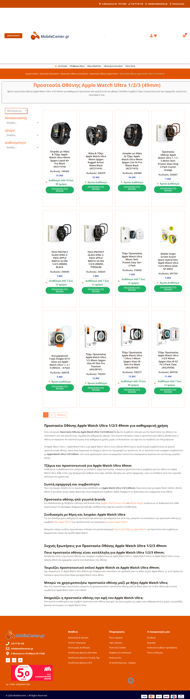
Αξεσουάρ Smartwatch (49, 73)
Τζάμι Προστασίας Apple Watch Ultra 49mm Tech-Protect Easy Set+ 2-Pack (132, 259)
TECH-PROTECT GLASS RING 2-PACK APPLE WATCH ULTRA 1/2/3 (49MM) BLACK (59, 259)
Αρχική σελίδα (32, 73)
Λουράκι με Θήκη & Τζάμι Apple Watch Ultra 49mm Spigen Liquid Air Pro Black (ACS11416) (59, 159)
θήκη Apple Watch (62, 522)
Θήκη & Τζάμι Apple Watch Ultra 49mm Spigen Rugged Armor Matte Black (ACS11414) (96, 161)
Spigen (104, 503)
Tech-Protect (115, 503)
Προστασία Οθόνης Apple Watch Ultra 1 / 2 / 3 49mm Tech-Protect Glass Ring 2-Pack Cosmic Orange (168, 160)
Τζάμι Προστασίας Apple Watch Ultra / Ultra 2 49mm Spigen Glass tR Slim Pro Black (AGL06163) (132, 360)
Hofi (124, 503)
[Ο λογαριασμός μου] (152, 35)
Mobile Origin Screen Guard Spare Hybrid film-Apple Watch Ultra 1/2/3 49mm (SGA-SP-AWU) (168, 261)
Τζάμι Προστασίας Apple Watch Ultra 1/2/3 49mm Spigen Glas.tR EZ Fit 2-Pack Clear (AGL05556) (168, 360)
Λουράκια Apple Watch (116, 522)
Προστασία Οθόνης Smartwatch (74, 73)
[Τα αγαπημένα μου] (156, 35)
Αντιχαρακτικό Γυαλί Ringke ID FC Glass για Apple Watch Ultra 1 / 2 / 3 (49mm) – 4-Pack (59, 361)
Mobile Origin (136, 503)
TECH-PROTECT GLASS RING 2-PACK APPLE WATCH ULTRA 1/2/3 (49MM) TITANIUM (96, 259)
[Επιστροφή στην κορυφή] (131, 680)
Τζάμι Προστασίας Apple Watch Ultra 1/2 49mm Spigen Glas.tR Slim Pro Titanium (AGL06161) (96, 362)
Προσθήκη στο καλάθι (60, 190)
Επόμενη (61, 414)
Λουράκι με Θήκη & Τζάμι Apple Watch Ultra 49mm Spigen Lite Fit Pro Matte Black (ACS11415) (132, 161)
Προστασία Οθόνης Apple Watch (104, 73)
